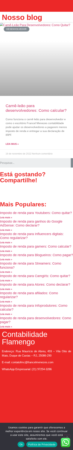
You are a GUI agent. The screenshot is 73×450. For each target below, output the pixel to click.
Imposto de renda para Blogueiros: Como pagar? (36, 255)
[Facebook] (4, 191)
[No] (67, 436)
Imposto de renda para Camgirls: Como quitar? (35, 276)
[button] (36, 5)
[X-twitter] (25, 191)
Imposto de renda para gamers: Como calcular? (35, 246)
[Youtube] (14, 191)
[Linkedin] (35, 191)
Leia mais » (12, 144)
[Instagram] (31, 382)
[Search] (72, 163)
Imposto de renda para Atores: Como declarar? (35, 284)
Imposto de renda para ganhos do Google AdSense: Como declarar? (31, 223)
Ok (21, 444)
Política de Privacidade (41, 444)
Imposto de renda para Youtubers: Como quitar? (36, 213)
